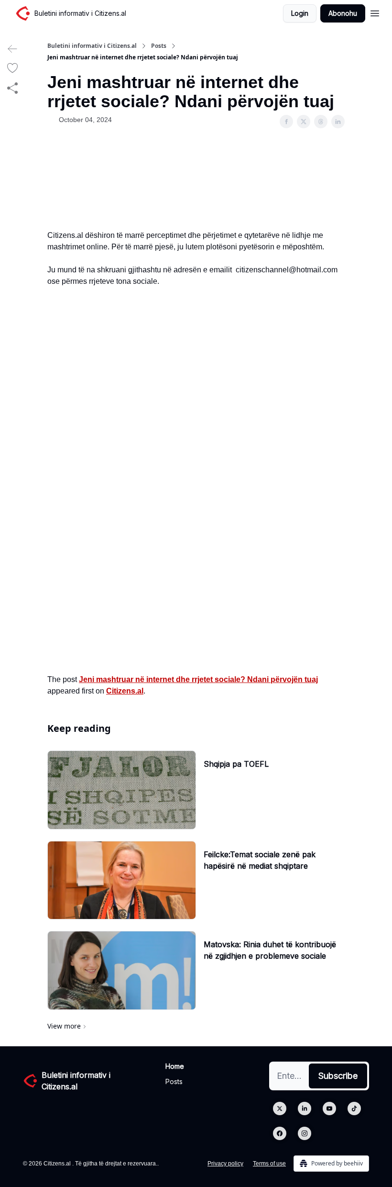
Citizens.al (124, 691)
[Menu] (375, 12)
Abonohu (342, 13)
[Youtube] (329, 1108)
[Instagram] (304, 1133)
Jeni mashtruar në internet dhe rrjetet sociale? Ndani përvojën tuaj (198, 679)
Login (299, 13)
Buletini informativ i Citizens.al (92, 46)
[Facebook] (279, 1133)
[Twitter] (279, 1108)
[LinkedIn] (304, 1108)
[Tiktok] (354, 1108)
